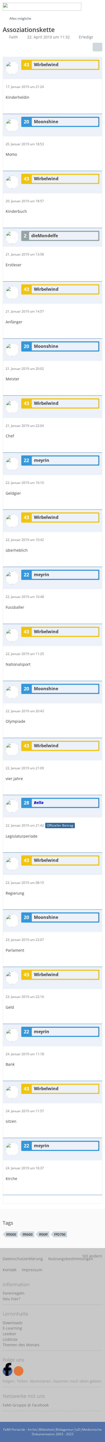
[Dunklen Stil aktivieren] (84, 6)
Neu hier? (11, 1298)
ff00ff (43, 1234)
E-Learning (12, 1328)
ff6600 (28, 1234)
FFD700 (59, 1234)
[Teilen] (97, 47)
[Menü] (98, 6)
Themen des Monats (21, 1344)
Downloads (13, 1322)
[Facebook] (7, 1371)
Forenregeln (13, 1293)
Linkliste (10, 1339)
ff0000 (11, 1234)
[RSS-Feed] (18, 1371)
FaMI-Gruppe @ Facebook (26, 1405)
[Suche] (57, 6)
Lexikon (9, 1333)
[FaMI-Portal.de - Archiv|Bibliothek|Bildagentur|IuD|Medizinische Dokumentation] (42, 6)
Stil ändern (92, 1256)
